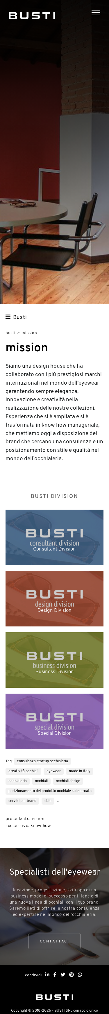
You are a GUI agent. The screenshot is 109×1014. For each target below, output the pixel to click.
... (58, 800)
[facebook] (54, 975)
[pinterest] (71, 975)
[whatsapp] (80, 975)
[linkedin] (47, 975)
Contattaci (54, 941)
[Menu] (100, 13)
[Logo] (32, 14)
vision (38, 819)
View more (55, 537)
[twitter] (62, 975)
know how (41, 826)
